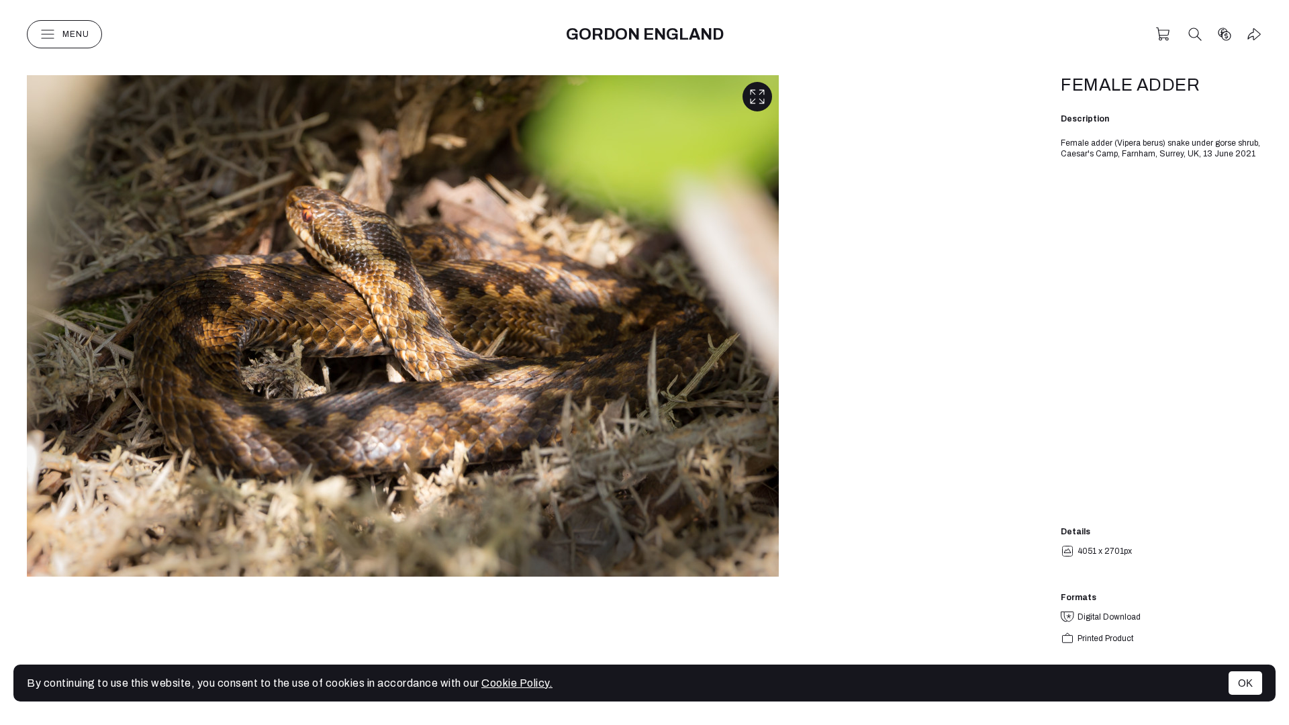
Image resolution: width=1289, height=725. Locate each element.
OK (1245, 683)
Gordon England (645, 34)
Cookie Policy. (517, 683)
